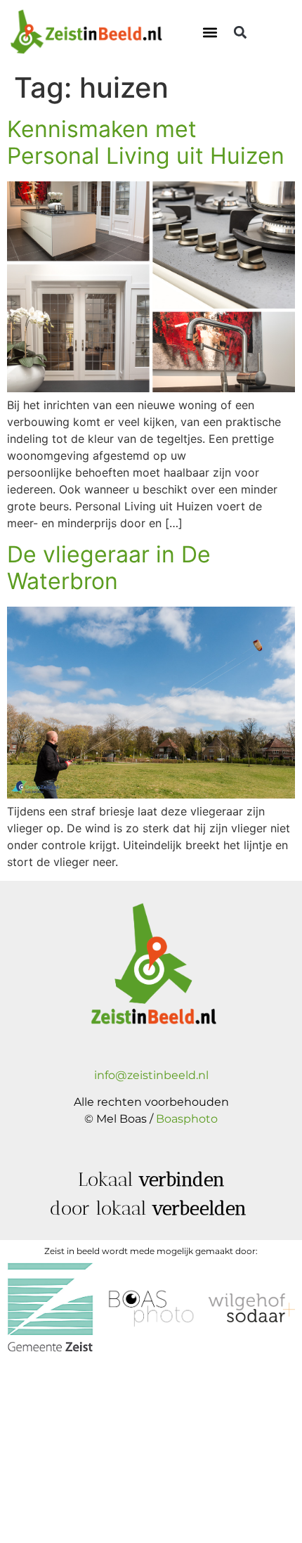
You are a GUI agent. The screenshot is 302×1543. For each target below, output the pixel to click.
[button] (209, 32)
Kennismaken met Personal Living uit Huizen (145, 142)
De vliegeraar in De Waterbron (109, 568)
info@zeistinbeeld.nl (151, 1075)
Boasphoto (187, 1118)
